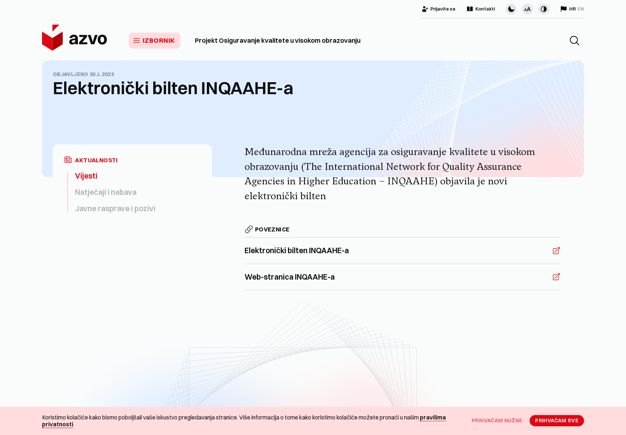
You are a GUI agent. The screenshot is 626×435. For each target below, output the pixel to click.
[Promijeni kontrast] (543, 9)
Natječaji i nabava (106, 192)
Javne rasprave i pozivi (115, 208)
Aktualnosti (96, 160)
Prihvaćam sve (557, 420)
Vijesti (86, 175)
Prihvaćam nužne (497, 420)
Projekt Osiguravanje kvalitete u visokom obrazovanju (277, 41)
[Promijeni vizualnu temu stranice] (511, 9)
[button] (574, 40)
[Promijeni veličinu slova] (527, 9)
